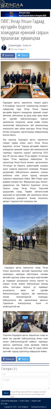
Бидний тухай (36, 400)
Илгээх (6, 393)
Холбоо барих (24, 400)
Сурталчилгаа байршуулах (9, 400)
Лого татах (4, 403)
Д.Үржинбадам (14, 45)
